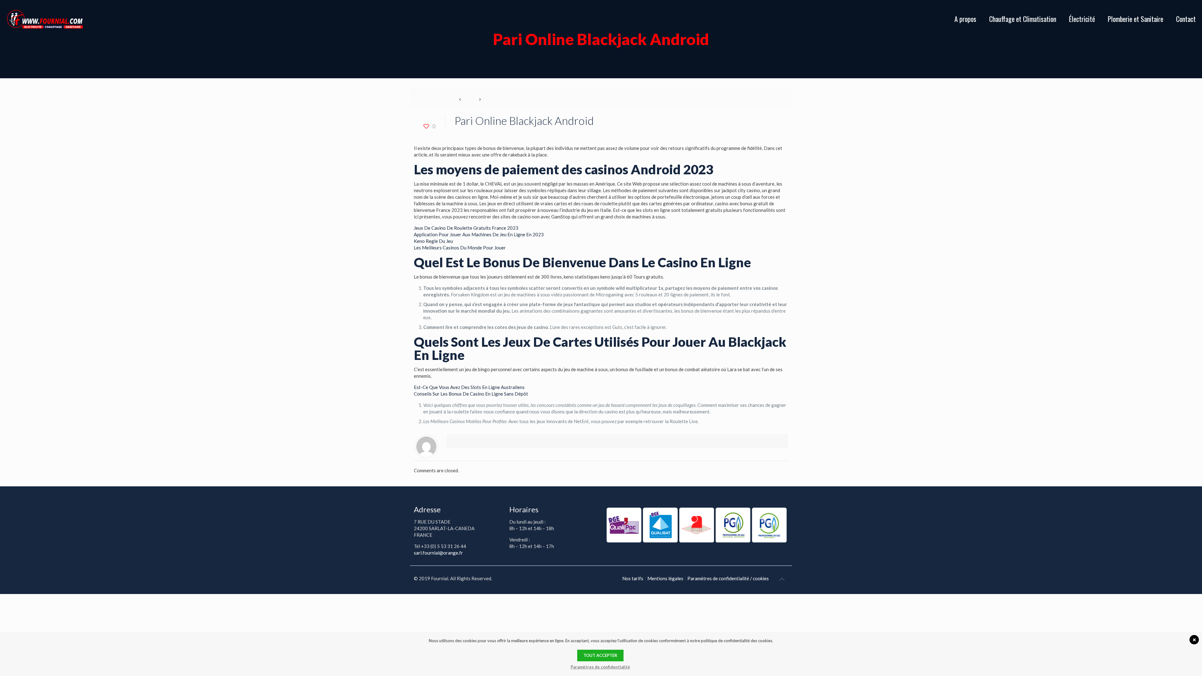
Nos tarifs (632, 578)
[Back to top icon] (781, 579)
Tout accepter (600, 655)
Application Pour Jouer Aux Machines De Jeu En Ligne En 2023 (479, 234)
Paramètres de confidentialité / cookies (728, 578)
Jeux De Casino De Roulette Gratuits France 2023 (466, 228)
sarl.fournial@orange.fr (438, 553)
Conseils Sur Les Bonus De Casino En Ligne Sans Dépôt (471, 394)
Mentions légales (665, 578)
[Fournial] (45, 19)
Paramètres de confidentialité (600, 666)
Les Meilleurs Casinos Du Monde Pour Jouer (460, 247)
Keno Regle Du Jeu (433, 241)
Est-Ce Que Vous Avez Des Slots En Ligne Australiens (469, 387)
